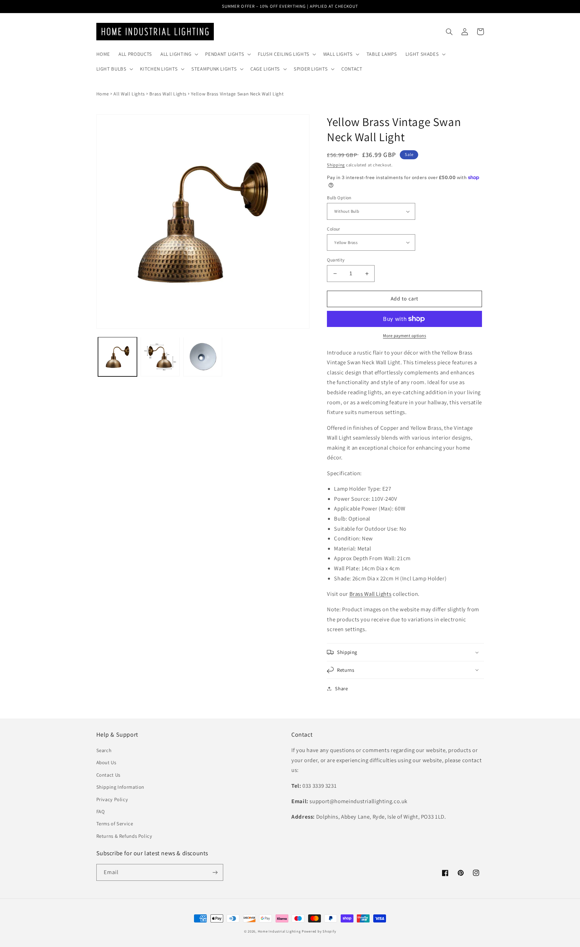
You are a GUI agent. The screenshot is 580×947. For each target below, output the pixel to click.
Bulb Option (339, 198)
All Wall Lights (129, 94)
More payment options (404, 335)
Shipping (336, 165)
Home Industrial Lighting (279, 931)
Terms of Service (114, 823)
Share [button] (341, 688)
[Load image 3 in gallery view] (203, 356)
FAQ (100, 811)
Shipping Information (120, 787)
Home (102, 94)
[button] (178, 54)
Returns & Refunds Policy (124, 836)
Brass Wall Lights (168, 94)
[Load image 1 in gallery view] (117, 356)
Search (104, 750)
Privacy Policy (112, 799)
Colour (333, 229)
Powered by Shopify (319, 931)
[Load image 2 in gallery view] (160, 356)
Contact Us (108, 775)
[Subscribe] (215, 872)
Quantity (335, 260)
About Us (106, 762)
